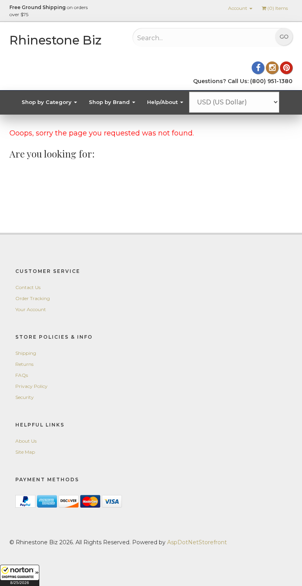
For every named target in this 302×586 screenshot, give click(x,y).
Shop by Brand (110, 102)
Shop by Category (47, 102)
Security (24, 397)
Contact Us (28, 287)
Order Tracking (32, 298)
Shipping (25, 353)
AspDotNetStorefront (197, 542)
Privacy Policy (31, 386)
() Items (277, 8)
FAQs (21, 375)
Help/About (163, 102)
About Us (26, 441)
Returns (24, 364)
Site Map (25, 452)
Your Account (30, 309)
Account (238, 8)
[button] (19, 575)
